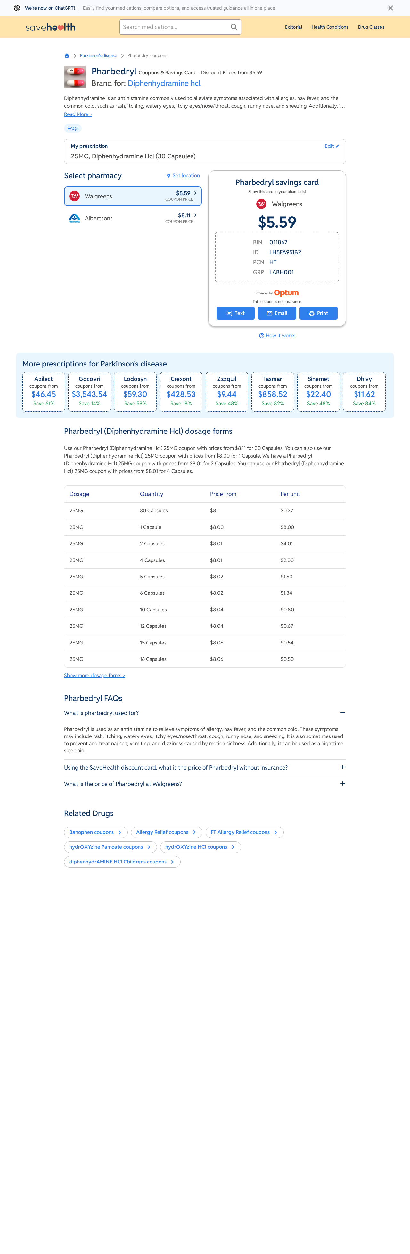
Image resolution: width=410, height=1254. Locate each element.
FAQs (72, 128)
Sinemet (318, 379)
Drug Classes (371, 27)
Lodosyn (135, 379)
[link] (43, 392)
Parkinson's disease (98, 55)
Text (240, 313)
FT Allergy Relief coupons (240, 832)
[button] (332, 146)
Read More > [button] (78, 114)
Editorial (293, 27)
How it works (280, 336)
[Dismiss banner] (390, 8)
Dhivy (364, 379)
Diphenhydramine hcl (164, 83)
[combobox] (180, 27)
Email (281, 313)
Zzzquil (226, 379)
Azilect (43, 379)
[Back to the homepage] (50, 26)
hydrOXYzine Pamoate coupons (106, 847)
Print (322, 313)
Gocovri (89, 379)
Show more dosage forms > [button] (94, 675)
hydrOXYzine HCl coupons (196, 847)
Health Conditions (330, 27)
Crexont (181, 379)
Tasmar (272, 379)
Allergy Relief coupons (162, 832)
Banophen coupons (91, 832)
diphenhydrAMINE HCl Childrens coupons (118, 861)
